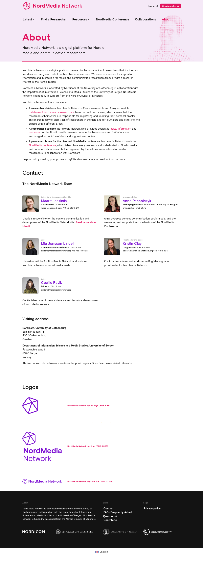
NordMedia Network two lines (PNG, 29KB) (87, 446)
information (124, 128)
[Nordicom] (41, 531)
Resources (81, 19)
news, (113, 128)
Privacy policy (152, 508)
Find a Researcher (54, 19)
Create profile (170, 6)
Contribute (110, 520)
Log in (153, 6)
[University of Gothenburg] (74, 531)
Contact (108, 508)
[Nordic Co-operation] (162, 532)
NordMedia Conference (112, 19)
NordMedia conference (42, 145)
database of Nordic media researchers (51, 112)
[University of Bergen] (121, 532)
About (166, 19)
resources (34, 132)
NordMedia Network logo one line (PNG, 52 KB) (90, 481)
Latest (29, 19)
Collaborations (145, 19)
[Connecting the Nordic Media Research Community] (53, 6)
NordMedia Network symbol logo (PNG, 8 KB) (88, 405)
